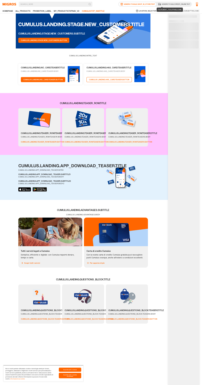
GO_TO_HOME (9, 4)
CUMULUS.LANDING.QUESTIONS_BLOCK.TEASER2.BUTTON (89, 319)
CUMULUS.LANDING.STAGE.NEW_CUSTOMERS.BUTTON (44, 40)
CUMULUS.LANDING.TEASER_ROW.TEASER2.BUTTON (86, 142)
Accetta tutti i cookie (70, 370)
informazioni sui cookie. (17, 379)
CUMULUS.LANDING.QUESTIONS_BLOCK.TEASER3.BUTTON (132, 319)
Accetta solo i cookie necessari (70, 375)
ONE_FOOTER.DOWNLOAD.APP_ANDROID (40, 189)
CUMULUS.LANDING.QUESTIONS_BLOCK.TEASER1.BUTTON (45, 319)
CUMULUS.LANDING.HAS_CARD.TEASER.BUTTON (109, 79)
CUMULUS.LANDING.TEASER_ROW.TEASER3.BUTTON (130, 142)
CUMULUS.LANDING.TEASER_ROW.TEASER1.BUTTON (42, 142)
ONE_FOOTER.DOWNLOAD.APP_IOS (24, 189)
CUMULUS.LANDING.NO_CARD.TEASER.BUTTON (43, 79)
